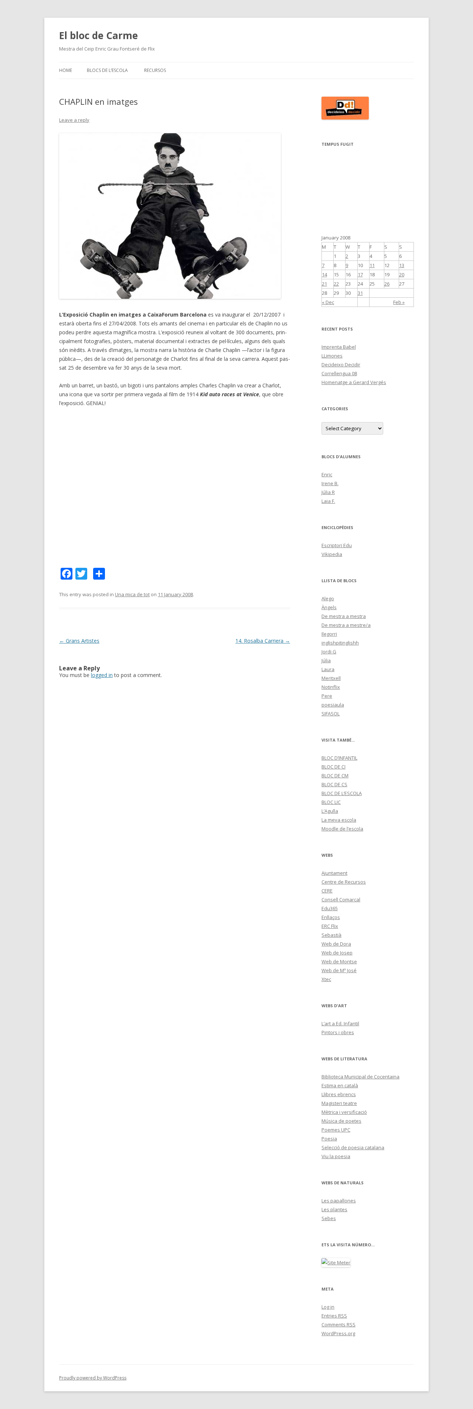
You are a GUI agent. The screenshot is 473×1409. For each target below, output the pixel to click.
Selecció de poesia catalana (352, 1147)
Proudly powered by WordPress (92, 1378)
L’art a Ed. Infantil (340, 1023)
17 (360, 274)
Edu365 (329, 908)
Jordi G (328, 651)
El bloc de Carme (98, 35)
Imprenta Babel (338, 346)
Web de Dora (336, 943)
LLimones (332, 355)
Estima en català (339, 1085)
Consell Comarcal (340, 899)
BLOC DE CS (334, 784)
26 (386, 283)
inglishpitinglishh (340, 642)
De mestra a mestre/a (346, 625)
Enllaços (330, 917)
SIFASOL (330, 713)
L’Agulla (329, 811)
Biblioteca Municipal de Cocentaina (360, 1076)
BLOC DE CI (333, 766)
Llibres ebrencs (338, 1094)
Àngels (329, 607)
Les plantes (334, 1209)
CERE (327, 890)
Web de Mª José (339, 970)
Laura (327, 669)
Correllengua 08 (339, 373)
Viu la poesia (335, 1156)
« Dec (328, 302)
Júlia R (328, 492)
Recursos (155, 70)
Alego (327, 598)
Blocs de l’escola (107, 70)
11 (372, 265)
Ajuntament (334, 873)
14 (324, 274)
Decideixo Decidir (340, 364)
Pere (326, 696)
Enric (326, 474)
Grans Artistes (79, 640)
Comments (338, 1324)
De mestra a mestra (343, 616)
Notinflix (330, 687)
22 (336, 283)
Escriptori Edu (336, 545)
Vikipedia (331, 554)
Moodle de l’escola (342, 828)
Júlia (326, 660)
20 (401, 274)
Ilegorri (329, 634)
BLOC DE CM (334, 775)
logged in (102, 674)
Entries (334, 1315)
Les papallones (338, 1200)
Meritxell (331, 678)
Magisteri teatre (339, 1103)
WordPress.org (338, 1333)
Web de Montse (339, 961)
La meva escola (338, 819)
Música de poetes (341, 1121)
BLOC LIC (331, 802)
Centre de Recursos (343, 881)
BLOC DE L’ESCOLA (341, 793)
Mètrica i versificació (344, 1112)
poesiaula (332, 704)
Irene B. (329, 483)
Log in (327, 1306)
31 (360, 293)
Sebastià (331, 935)
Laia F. (328, 501)
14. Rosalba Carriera (262, 640)
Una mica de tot (132, 594)
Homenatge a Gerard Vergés (353, 382)
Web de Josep (337, 952)
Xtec (326, 979)
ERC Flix (329, 926)
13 (401, 265)
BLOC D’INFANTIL (339, 757)
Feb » (399, 302)
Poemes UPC (335, 1129)
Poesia (329, 1138)
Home (65, 70)
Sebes (328, 1218)
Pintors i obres (337, 1032)
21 (324, 283)
